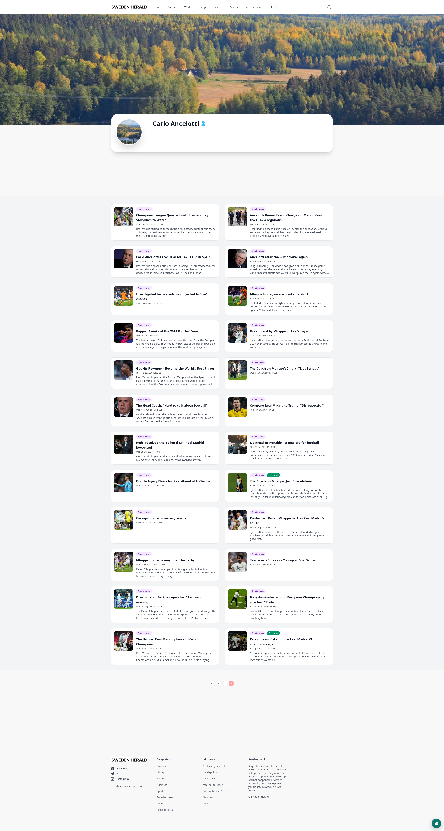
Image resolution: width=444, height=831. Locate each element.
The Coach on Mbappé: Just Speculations (281, 481)
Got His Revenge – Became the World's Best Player (175, 368)
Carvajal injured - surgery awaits (161, 518)
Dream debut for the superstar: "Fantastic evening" (169, 599)
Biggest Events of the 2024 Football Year (167, 331)
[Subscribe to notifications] (436, 823)
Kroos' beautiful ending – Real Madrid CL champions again (281, 641)
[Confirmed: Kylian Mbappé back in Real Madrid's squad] (237, 520)
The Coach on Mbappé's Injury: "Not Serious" (285, 368)
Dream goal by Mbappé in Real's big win (280, 331)
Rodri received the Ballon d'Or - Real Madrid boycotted (170, 444)
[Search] (329, 7)
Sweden (172, 7)
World (187, 7)
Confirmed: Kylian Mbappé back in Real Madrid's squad (287, 520)
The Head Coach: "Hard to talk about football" (172, 405)
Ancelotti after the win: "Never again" (279, 257)
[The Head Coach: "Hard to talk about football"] (123, 407)
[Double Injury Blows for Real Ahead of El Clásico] (123, 482)
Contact (207, 803)
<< (212, 683)
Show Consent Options (129, 786)
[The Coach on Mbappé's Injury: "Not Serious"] (237, 370)
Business (218, 7)
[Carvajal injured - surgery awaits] (123, 520)
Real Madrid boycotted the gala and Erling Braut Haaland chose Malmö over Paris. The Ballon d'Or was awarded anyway (173, 458)
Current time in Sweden (216, 791)
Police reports (165, 809)
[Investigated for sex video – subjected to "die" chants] (123, 296)
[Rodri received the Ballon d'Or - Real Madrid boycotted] (123, 444)
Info (271, 7)
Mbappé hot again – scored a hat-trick (279, 294)
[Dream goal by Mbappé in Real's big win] (237, 333)
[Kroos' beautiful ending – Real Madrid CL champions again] (237, 641)
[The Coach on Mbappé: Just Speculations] (237, 482)
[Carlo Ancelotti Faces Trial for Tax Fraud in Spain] (123, 258)
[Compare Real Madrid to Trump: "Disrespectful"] (237, 407)
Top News (273, 475)
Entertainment (253, 7)
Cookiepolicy (210, 772)
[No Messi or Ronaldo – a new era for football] (237, 444)
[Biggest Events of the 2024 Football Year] (123, 333)
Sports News (144, 209)
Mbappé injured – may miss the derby (165, 560)
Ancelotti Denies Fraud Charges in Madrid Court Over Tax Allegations (287, 217)
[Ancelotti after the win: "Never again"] (237, 258)
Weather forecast (213, 784)
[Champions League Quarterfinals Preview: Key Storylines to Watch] (123, 216)
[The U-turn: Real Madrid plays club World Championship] (123, 641)
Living (202, 7)
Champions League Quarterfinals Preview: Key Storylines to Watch (172, 217)
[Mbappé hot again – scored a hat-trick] (237, 296)
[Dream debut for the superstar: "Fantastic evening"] (123, 599)
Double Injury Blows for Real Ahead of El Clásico (173, 481)
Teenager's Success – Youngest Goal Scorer (283, 560)
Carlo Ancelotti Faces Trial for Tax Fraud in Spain (173, 257)
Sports (234, 7)
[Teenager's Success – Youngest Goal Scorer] (237, 562)
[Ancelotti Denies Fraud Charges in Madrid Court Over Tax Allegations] (237, 216)
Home (157, 7)
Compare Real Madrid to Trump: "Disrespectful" (287, 405)
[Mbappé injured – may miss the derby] (123, 562)
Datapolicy (209, 778)
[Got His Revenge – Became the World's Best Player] (123, 370)
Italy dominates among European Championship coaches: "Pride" (287, 599)
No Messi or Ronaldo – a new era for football (284, 442)
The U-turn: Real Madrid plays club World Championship (167, 641)
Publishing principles (215, 766)
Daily (160, 803)
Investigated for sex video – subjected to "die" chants (172, 296)
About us (208, 797)
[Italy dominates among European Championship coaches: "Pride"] (237, 599)
